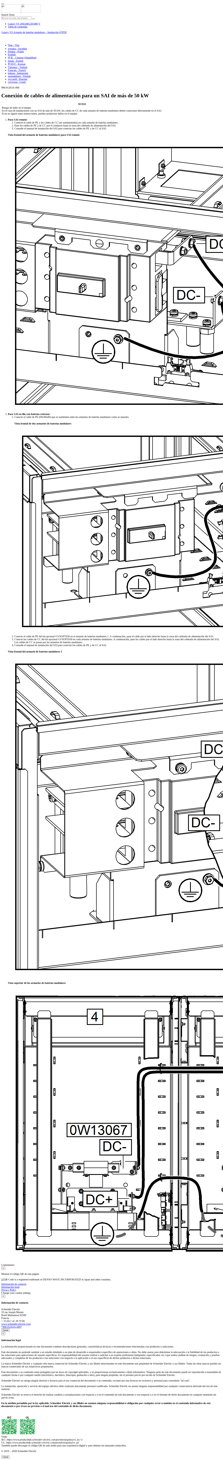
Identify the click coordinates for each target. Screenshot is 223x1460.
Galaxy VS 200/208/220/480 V (24, 23)
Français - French (17, 70)
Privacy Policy (8, 1290)
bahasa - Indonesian (18, 73)
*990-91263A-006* (11, 1327)
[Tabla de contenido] (2, 36)
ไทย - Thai (13, 45)
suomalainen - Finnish (19, 76)
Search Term (7, 14)
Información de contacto (13, 1284)
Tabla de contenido (17, 26)
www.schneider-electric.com (16, 1324)
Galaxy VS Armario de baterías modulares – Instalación (30, 32)
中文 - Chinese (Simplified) (22, 57)
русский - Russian (17, 79)
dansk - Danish (15, 61)
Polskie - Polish (16, 51)
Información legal (10, 1287)
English (12, 54)
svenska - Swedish (17, 48)
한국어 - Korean (16, 64)
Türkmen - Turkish (17, 67)
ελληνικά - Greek (17, 82)
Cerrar (5, 1330)
